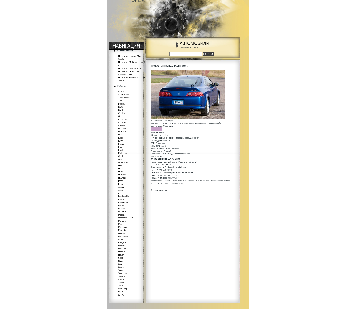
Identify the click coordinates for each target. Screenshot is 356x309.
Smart (121, 270)
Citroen (121, 125)
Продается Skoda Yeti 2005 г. (164, 178)
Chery (121, 116)
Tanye (121, 282)
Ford (120, 150)
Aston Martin (124, 98)
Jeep (120, 190)
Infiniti (120, 181)
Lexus (121, 205)
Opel (120, 239)
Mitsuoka (122, 230)
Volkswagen (123, 288)
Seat (120, 264)
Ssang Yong (123, 273)
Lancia (121, 199)
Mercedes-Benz (125, 218)
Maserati (122, 212)
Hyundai (122, 178)
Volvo (120, 292)
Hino (120, 165)
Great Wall (123, 162)
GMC (120, 159)
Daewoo (122, 128)
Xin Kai (121, 295)
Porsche (122, 249)
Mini (120, 224)
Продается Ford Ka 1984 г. (130, 68)
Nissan (121, 233)
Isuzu (120, 184)
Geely (121, 156)
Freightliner (123, 153)
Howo (120, 171)
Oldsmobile (123, 236)
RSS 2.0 (154, 183)
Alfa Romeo (123, 94)
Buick (120, 110)
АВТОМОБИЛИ (194, 43)
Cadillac (121, 113)
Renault (121, 252)
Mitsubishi (122, 227)
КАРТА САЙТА (138, 1)
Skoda (121, 267)
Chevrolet (122, 119)
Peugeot (122, 242)
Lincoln (121, 209)
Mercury (122, 221)
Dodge (121, 135)
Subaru (121, 276)
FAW (120, 141)
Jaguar (121, 187)
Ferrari (121, 144)
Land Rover (123, 202)
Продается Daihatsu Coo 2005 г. (167, 175)
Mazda (121, 215)
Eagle (120, 138)
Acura (121, 91)
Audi (120, 101)
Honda (121, 168)
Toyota (121, 286)
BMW (120, 107)
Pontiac (121, 245)
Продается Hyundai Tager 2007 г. (169, 66)
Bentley (121, 104)
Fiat (120, 147)
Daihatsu (122, 131)
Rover (121, 255)
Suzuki (121, 279)
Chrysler (122, 122)
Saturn (121, 261)
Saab (120, 258)
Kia (119, 193)
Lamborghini (123, 196)
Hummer (122, 175)
